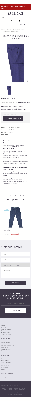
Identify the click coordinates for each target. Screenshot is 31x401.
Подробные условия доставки (11, 185)
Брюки (11, 132)
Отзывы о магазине (6, 349)
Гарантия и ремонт (6, 329)
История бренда (5, 358)
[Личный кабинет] (12, 20)
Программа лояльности (7, 345)
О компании (5, 355)
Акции (3, 344)
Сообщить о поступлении (13, 118)
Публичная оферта (15, 392)
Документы (4, 367)
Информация (5, 322)
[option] (15, 63)
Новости (3, 364)
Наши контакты (5, 360)
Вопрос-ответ (5, 365)
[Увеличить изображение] (27, 81)
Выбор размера (5, 332)
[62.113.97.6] (15, 13)
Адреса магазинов (6, 362)
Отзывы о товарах (6, 351)
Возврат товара (5, 331)
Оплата (3, 325)
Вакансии (3, 369)
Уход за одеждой (6, 334)
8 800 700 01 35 (24, 24)
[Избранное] (15, 20)
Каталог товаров (5, 342)
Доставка (3, 327)
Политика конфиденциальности (15, 394)
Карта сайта (4, 347)
